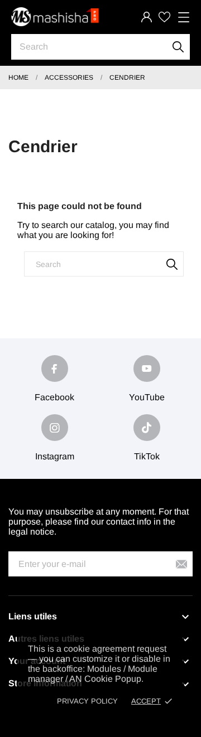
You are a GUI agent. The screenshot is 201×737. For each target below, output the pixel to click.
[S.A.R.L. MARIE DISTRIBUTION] (55, 17)
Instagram (54, 456)
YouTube (147, 397)
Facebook (54, 397)
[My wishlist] (164, 17)
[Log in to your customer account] (146, 17)
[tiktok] (146, 427)
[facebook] (54, 368)
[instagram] (54, 427)
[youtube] (146, 368)
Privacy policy (87, 701)
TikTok (147, 456)
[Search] (178, 46)
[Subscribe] (181, 563)
